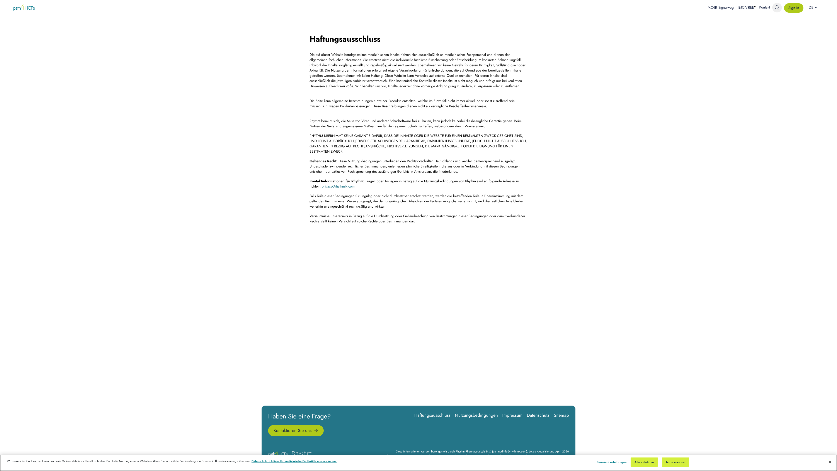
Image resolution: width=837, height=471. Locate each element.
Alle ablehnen (644, 462)
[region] (418, 463)
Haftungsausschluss (432, 415)
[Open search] (777, 7)
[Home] (24, 7)
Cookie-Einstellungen (612, 462)
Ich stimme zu (675, 462)
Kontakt (764, 7)
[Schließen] (830, 462)
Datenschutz (538, 415)
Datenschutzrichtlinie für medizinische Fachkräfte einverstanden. (294, 461)
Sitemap (561, 415)
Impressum (512, 415)
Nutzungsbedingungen (476, 415)
